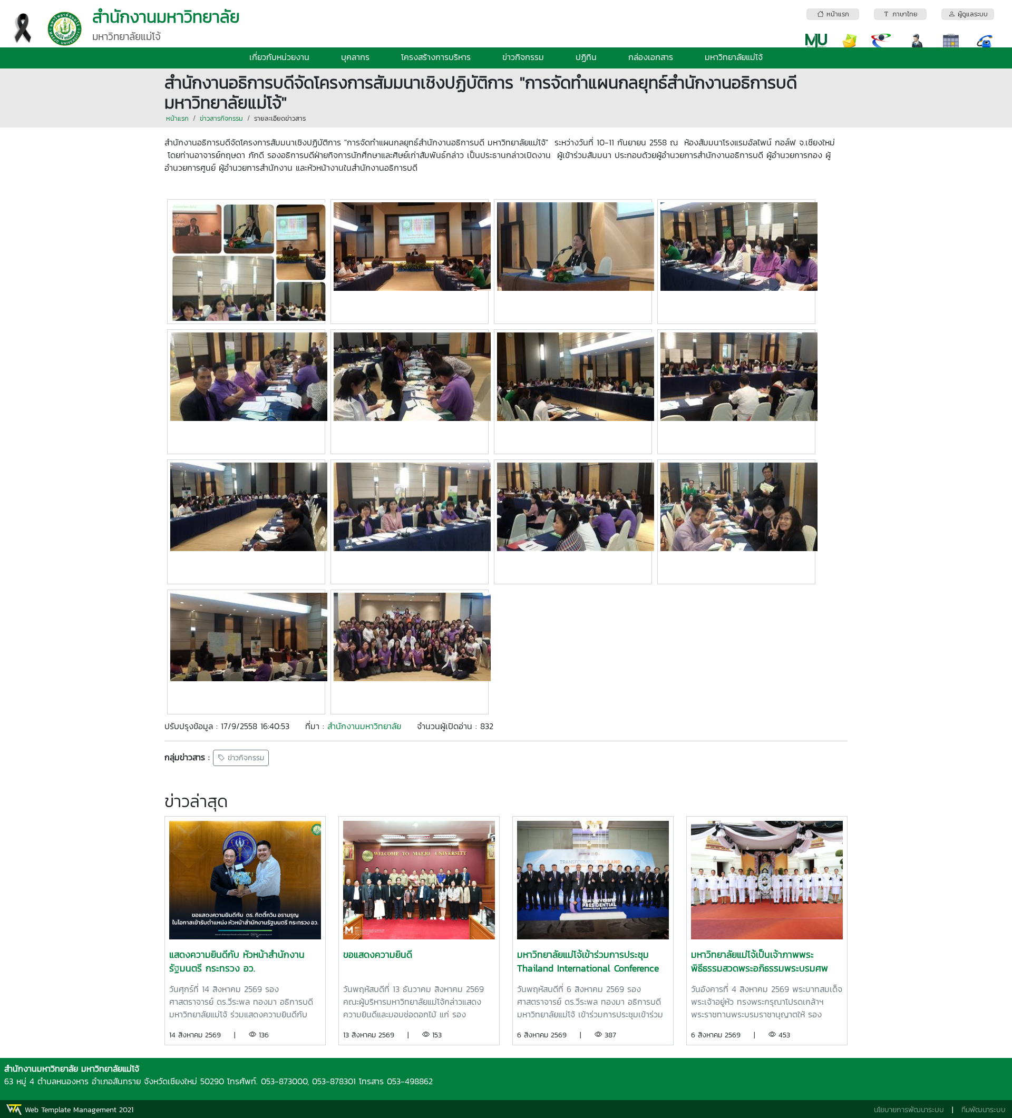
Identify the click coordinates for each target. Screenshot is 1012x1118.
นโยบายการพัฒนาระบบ (909, 1109)
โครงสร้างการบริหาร (436, 57)
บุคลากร (355, 57)
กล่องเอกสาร (650, 57)
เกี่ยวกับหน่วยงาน (279, 57)
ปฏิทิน (586, 57)
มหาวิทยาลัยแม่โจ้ (734, 57)
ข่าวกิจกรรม (523, 57)
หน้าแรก (177, 118)
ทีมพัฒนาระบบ (983, 1109)
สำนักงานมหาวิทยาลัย (364, 726)
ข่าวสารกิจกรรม (221, 118)
